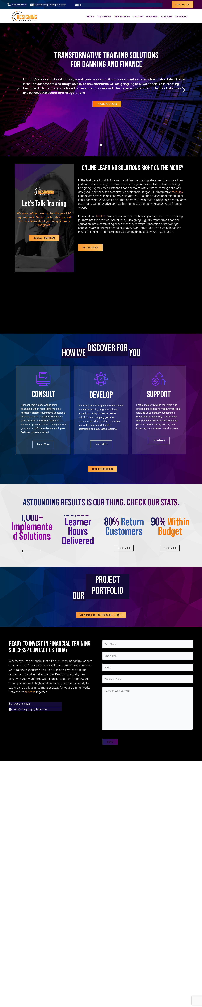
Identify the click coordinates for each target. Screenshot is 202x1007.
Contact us (182, 4)
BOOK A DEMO (107, 104)
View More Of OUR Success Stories (101, 615)
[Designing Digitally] (25, 16)
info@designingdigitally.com (51, 4)
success (30, 692)
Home (90, 16)
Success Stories (102, 469)
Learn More (43, 444)
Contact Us (181, 16)
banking (101, 216)
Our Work (138, 16)
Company (166, 16)
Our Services (104, 16)
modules (177, 192)
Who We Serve (122, 16)
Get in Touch (90, 247)
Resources (152, 16)
